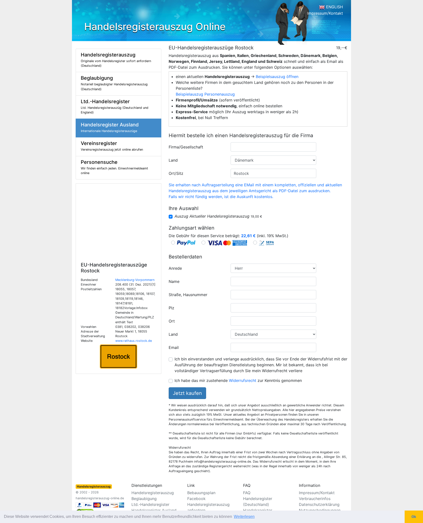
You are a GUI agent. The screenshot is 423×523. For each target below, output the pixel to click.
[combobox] (273, 147)
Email (174, 347)
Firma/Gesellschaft (186, 147)
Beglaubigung (144, 498)
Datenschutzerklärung (319, 504)
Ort (172, 321)
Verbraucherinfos (314, 498)
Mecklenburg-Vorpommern (134, 280)
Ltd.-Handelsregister (150, 504)
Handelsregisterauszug (152, 492)
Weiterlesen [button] (244, 516)
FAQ (246, 492)
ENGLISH (334, 6)
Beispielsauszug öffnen (277, 76)
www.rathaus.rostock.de (133, 341)
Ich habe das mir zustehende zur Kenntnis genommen (238, 380)
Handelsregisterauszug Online (155, 27)
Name (174, 281)
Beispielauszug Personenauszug (205, 94)
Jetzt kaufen (187, 393)
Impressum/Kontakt (325, 13)
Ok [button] (413, 517)
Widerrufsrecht (242, 380)
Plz (171, 307)
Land (173, 160)
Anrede (175, 268)
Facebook (196, 498)
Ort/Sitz (176, 173)
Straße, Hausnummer (188, 294)
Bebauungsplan (201, 492)
